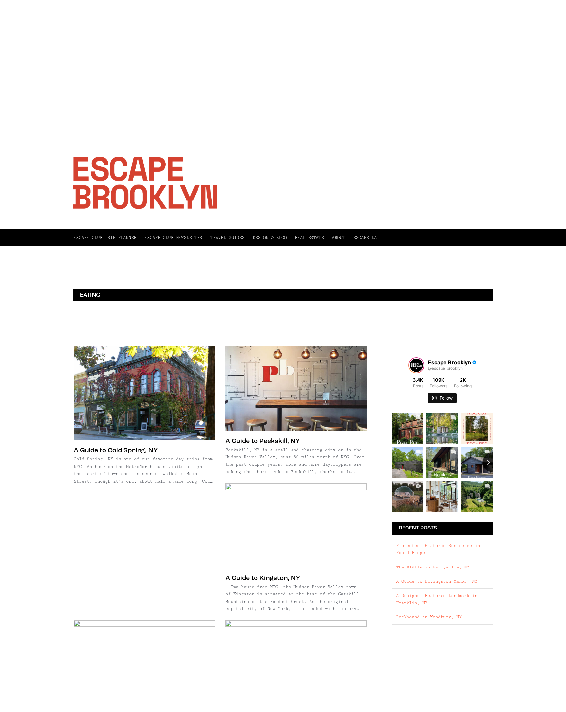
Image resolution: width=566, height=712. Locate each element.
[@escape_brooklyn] (416, 365)
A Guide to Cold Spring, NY (116, 450)
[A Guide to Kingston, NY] (296, 525)
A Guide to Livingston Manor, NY (436, 581)
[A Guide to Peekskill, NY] (296, 388)
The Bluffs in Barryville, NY (432, 567)
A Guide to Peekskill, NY (262, 441)
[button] (434, 237)
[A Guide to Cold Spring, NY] (144, 393)
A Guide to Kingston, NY (262, 578)
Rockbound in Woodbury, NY (429, 617)
